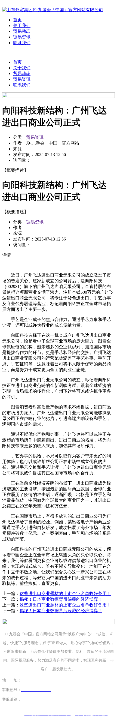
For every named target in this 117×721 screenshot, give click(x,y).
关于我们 (21, 25)
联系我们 (21, 42)
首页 (17, 19)
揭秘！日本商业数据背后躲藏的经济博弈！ (61, 599)
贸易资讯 (21, 37)
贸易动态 (21, 31)
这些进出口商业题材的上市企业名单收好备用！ (65, 593)
